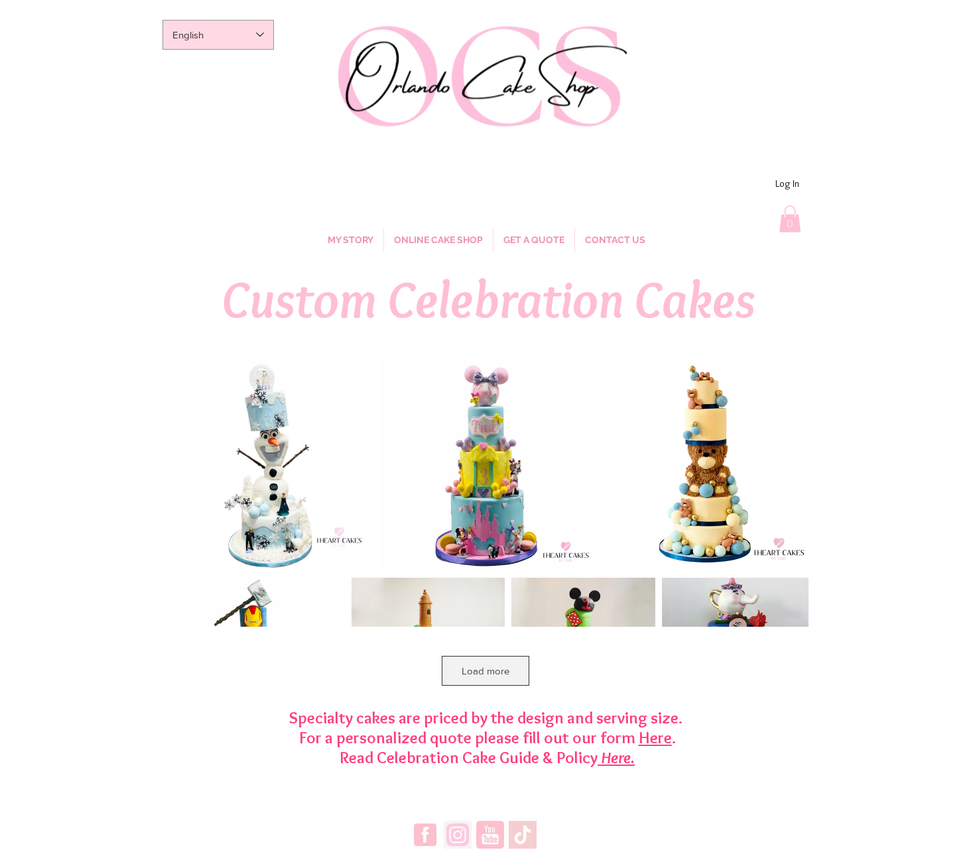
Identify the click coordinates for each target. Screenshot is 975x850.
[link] (790, 219)
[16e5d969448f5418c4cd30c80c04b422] (458, 835)
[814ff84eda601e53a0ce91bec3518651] (425, 835)
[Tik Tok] (523, 835)
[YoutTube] (490, 835)
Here (655, 737)
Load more (485, 670)
